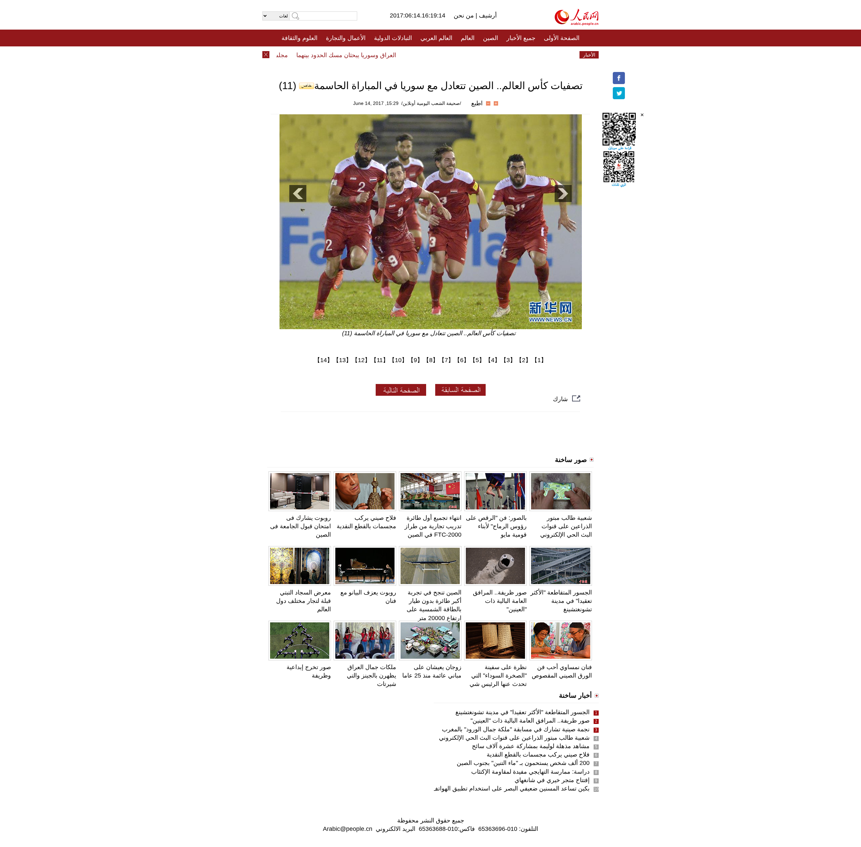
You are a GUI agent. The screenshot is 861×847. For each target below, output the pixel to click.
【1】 (539, 360)
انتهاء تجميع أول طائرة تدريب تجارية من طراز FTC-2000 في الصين (433, 526)
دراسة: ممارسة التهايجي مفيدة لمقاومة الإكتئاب (530, 771)
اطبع (477, 103)
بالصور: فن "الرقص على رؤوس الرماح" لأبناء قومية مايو (496, 526)
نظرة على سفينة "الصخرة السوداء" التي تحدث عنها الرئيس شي (498, 675)
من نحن (465, 15)
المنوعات (454, 54)
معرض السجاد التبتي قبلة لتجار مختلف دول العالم (303, 601)
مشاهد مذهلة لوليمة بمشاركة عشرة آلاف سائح (531, 746)
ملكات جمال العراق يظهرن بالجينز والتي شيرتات (371, 675)
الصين (490, 38)
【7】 (446, 360)
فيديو (401, 54)
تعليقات (425, 54)
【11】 (380, 360)
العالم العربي (436, 38)
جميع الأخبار (521, 38)
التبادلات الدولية (393, 38)
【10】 (398, 360)
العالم (468, 38)
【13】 (342, 360)
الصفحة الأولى (561, 38)
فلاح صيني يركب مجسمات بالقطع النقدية (538, 754)
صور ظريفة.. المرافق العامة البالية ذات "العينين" (500, 601)
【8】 (431, 360)
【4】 (492, 360)
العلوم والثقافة (299, 38)
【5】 (477, 360)
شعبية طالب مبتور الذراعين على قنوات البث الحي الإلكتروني (566, 526)
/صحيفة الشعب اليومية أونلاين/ (431, 103)
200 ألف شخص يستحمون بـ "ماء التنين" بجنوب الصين (523, 763)
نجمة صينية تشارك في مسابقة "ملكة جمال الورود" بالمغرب (516, 729)
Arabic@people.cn (347, 828)
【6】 (462, 360)
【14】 (323, 360)
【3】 (508, 360)
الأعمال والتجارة (346, 38)
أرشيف (487, 15)
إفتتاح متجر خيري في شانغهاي (552, 780)
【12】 (361, 360)
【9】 (415, 360)
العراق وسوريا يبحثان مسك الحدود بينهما (361, 55)
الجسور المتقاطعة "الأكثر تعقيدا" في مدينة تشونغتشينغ (561, 601)
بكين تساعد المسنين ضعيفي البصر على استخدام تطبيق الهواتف (511, 788)
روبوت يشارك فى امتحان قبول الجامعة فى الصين (300, 526)
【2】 (523, 360)
